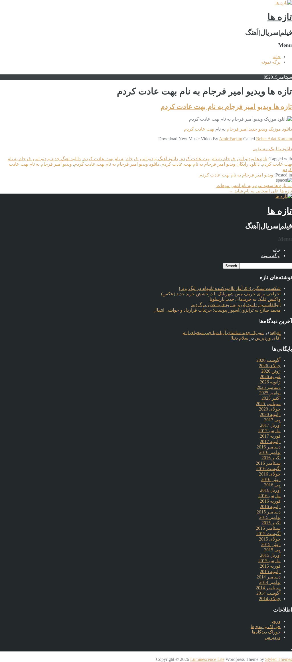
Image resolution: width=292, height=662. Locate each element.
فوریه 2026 (270, 376)
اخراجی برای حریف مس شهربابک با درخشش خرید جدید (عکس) (221, 293)
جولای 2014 (270, 598)
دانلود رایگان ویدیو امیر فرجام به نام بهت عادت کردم (210, 164)
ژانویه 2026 (270, 381)
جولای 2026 (270, 365)
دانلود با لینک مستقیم (272, 148)
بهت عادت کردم (199, 129)
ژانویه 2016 (270, 506)
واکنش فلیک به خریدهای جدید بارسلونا (245, 299)
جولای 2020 (270, 409)
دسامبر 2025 (269, 387)
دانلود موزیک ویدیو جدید (270, 129)
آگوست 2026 (268, 360)
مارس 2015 (269, 560)
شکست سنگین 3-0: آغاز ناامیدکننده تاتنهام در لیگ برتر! (230, 288)
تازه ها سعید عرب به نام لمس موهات (254, 185)
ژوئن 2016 (271, 479)
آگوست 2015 (268, 533)
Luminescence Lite (207, 659)
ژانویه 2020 (270, 414)
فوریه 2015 (270, 566)
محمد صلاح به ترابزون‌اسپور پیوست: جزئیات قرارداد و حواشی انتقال (217, 310)
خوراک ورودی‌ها (266, 626)
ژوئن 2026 (271, 371)
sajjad (275, 332)
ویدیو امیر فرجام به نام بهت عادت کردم (236, 174)
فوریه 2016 (270, 501)
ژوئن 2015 (271, 544)
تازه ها (279, 17)
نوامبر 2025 (270, 392)
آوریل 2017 (270, 425)
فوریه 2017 (270, 436)
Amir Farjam (230, 138)
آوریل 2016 (270, 490)
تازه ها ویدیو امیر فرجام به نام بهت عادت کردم (226, 106)
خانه (277, 56)
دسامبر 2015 (269, 511)
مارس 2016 (269, 495)
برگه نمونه (271, 62)
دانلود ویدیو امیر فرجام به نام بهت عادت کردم (116, 164)
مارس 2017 (269, 430)
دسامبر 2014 (269, 576)
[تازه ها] (283, 2)
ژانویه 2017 (270, 441)
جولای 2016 (270, 474)
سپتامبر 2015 (268, 528)
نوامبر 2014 (270, 582)
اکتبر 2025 (271, 398)
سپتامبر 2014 (268, 587)
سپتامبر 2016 (268, 463)
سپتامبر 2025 (268, 403)
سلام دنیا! (239, 338)
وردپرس (273, 637)
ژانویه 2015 (270, 571)
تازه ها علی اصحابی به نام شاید (260, 190)
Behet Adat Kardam (274, 138)
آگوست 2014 (268, 593)
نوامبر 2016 (270, 452)
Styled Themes (278, 659)
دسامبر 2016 (269, 446)
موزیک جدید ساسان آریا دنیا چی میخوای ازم (223, 332)
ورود (276, 621)
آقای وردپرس (268, 338)
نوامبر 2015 (270, 517)
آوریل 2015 (270, 555)
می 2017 (272, 419)
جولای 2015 (270, 539)
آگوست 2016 (268, 468)
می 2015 (272, 549)
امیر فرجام (237, 129)
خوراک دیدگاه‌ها (266, 631)
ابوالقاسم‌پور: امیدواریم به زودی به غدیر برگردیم (236, 304)
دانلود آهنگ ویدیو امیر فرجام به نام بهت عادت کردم (130, 158)
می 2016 (272, 484)
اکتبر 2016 (271, 457)
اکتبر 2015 (271, 522)
